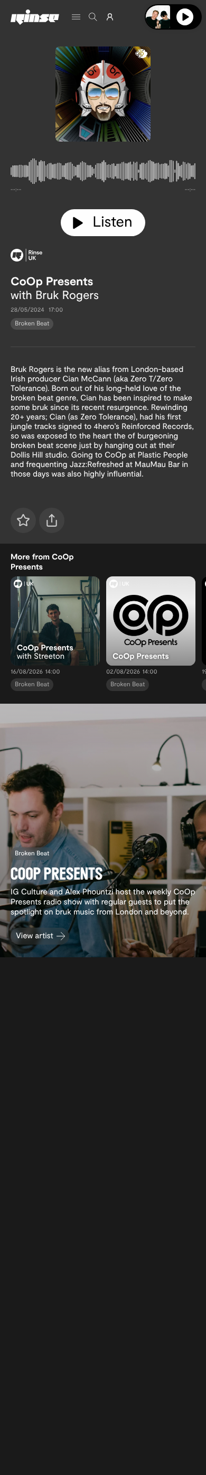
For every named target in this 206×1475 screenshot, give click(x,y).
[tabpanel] (103, 173)
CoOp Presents (52, 281)
